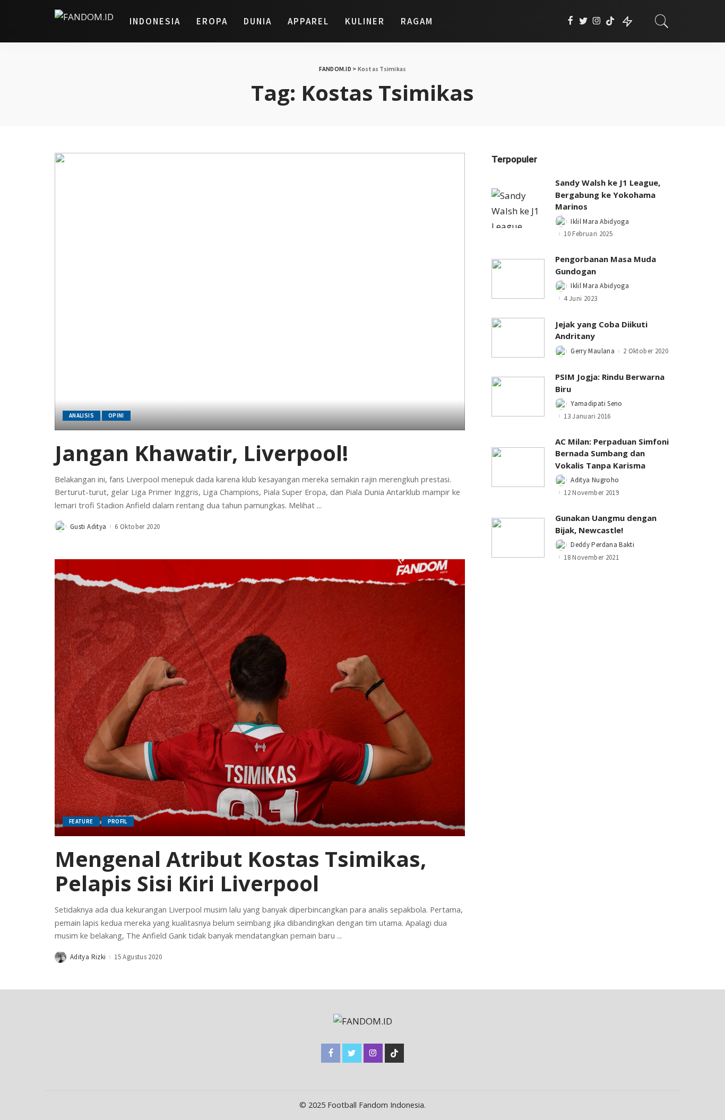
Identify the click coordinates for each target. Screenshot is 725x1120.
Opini (116, 415)
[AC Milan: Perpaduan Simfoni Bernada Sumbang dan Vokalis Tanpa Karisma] (518, 467)
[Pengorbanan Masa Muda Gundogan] (518, 279)
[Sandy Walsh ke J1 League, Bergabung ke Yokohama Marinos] (518, 208)
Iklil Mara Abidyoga (600, 221)
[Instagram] (596, 21)
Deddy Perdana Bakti (602, 544)
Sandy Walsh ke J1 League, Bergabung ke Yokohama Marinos (607, 194)
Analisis (81, 415)
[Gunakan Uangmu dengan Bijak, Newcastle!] (518, 538)
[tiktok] (610, 21)
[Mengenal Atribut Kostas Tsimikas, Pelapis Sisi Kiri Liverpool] (260, 697)
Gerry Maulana (593, 351)
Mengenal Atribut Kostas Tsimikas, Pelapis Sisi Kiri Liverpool (240, 871)
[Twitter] (583, 21)
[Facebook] (570, 21)
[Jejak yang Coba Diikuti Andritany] (518, 338)
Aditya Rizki (88, 956)
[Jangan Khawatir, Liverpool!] (260, 291)
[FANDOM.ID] (84, 21)
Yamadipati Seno (596, 403)
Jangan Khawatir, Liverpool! (201, 452)
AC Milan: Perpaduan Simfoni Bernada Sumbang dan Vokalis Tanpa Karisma (612, 453)
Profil (117, 821)
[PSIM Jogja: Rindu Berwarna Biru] (518, 396)
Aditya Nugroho (595, 479)
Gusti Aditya (88, 526)
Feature (81, 821)
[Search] (661, 21)
